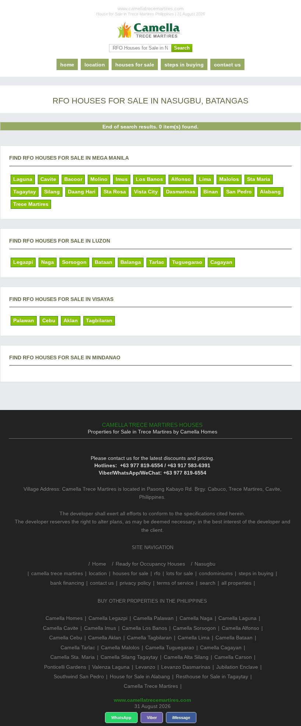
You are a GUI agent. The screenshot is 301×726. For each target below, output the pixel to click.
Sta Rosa (115, 192)
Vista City (146, 192)
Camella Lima (194, 637)
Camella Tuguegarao (169, 647)
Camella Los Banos (144, 628)
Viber (152, 717)
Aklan (71, 320)
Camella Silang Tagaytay (129, 657)
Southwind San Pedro (79, 676)
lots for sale (179, 573)
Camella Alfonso (240, 628)
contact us (227, 65)
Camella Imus (100, 628)
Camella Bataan (234, 637)
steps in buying (184, 65)
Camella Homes (64, 618)
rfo (157, 573)
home (67, 65)
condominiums (216, 573)
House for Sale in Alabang (140, 676)
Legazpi (23, 262)
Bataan (103, 262)
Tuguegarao (187, 262)
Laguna (22, 179)
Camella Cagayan (221, 647)
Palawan (23, 320)
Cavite (48, 179)
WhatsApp (121, 717)
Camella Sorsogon (194, 628)
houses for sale (134, 65)
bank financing (67, 583)
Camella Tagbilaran (149, 637)
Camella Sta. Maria (72, 657)
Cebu (48, 320)
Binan (210, 192)
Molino (99, 179)
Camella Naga (196, 618)
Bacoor (73, 179)
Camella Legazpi (107, 618)
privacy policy (135, 583)
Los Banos (149, 179)
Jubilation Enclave (237, 667)
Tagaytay (24, 192)
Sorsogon (74, 262)
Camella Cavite (60, 628)
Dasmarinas (180, 192)
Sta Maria (258, 179)
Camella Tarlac (78, 647)
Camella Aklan (104, 637)
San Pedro (239, 192)
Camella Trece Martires (151, 686)
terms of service (175, 583)
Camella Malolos (120, 647)
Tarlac (156, 262)
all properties (236, 583)
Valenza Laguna (111, 667)
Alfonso (181, 179)
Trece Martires (30, 204)
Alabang (270, 192)
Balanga (130, 262)
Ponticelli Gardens (65, 667)
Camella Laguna (237, 618)
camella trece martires (57, 573)
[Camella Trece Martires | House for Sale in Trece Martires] (150, 30)
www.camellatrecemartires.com (152, 700)
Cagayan (221, 262)
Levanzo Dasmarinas (185, 667)
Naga (47, 262)
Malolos (229, 179)
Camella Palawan (153, 618)
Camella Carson (233, 657)
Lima (205, 179)
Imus (122, 179)
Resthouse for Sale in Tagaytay (212, 676)
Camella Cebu (65, 637)
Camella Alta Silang (186, 657)
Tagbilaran (99, 320)
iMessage (181, 717)
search (207, 583)
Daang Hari (81, 192)
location (94, 65)
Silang (52, 192)
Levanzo (145, 667)
